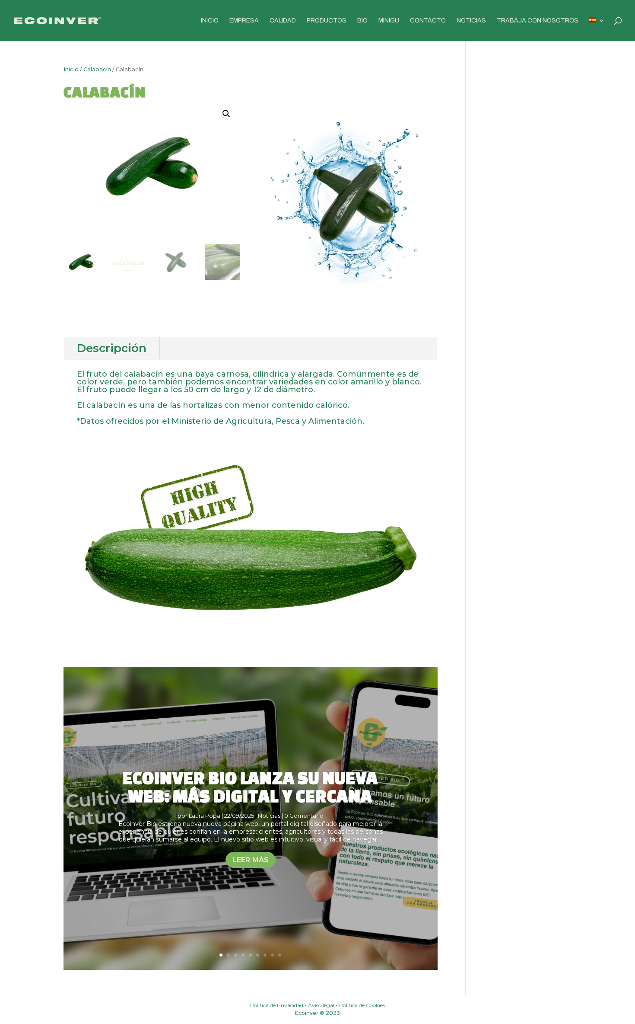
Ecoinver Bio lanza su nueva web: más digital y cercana (250, 787)
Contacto (428, 21)
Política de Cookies (362, 1005)
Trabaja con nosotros (537, 21)
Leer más (250, 860)
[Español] (597, 29)
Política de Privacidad (276, 1005)
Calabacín (97, 69)
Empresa (244, 21)
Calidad (283, 21)
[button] (226, 114)
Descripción (111, 348)
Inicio (210, 21)
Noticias (471, 21)
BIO (362, 21)
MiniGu (388, 21)
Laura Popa (204, 815)
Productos (326, 21)
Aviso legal (321, 1005)
